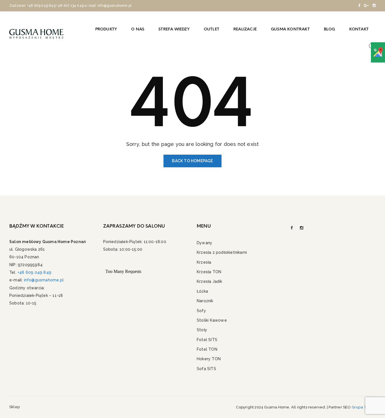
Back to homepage (192, 161)
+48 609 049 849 (41, 6)
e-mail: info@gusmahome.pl (108, 6)
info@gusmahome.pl (44, 280)
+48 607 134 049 (70, 6)
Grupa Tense (364, 407)
